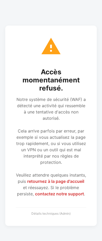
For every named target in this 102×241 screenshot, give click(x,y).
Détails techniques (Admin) (51, 213)
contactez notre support (59, 193)
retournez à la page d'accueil (55, 181)
